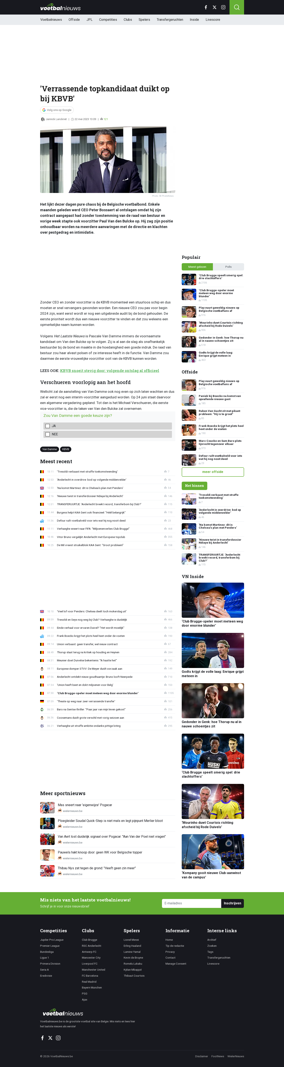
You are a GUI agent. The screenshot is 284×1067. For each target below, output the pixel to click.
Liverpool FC (90, 963)
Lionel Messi (131, 939)
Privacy (170, 951)
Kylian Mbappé (133, 969)
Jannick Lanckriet (56, 119)
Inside (194, 20)
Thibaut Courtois (134, 975)
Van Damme (49, 449)
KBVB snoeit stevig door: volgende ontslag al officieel (109, 370)
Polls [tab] (228, 266)
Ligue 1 (44, 957)
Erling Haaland (132, 945)
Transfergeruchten (170, 20)
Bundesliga (47, 951)
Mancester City (91, 957)
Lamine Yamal (132, 951)
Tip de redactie (174, 945)
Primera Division (50, 963)
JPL (89, 20)
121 (106, 119)
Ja (54, 426)
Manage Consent (175, 963)
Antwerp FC (89, 951)
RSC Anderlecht (91, 945)
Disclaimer (201, 1056)
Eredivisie (46, 975)
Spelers (144, 20)
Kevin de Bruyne (133, 957)
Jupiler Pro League (51, 939)
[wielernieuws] (90, 1011)
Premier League (49, 945)
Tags (210, 951)
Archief (211, 939)
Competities (108, 20)
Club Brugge (89, 939)
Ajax (84, 999)
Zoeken (212, 945)
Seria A (44, 969)
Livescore (213, 20)
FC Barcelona (90, 975)
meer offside (212, 472)
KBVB (65, 449)
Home (169, 939)
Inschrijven (232, 903)
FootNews (217, 1056)
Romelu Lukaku (133, 963)
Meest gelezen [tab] (197, 266)
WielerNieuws (235, 1056)
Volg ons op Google (59, 110)
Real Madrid (89, 981)
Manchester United (93, 969)
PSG (84, 993)
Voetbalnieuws (51, 20)
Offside (74, 20)
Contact (170, 957)
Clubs (128, 20)
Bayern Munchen (92, 987)
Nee (55, 434)
